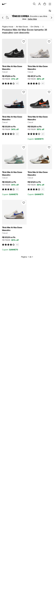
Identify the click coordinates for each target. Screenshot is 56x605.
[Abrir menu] (50, 4)
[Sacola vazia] (44, 4)
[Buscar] (34, 4)
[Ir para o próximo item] (51, 17)
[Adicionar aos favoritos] (23, 41)
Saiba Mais (32, 19)
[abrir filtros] (50, 11)
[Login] (39, 4)
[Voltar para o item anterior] (2, 17)
